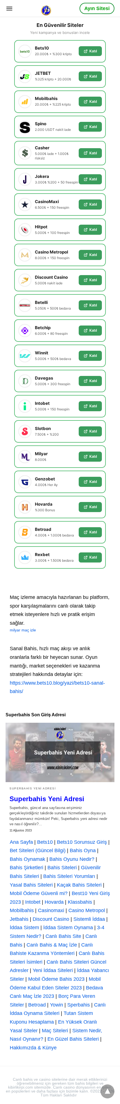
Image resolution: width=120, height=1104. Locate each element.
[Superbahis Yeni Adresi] (60, 752)
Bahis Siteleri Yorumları (69, 876)
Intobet (32, 902)
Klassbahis (80, 902)
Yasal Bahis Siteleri (31, 885)
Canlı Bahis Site (63, 936)
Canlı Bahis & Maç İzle (52, 945)
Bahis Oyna (83, 850)
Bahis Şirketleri (26, 867)
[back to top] (107, 1091)
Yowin (56, 1005)
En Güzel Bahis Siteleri (73, 1039)
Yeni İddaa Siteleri (53, 970)
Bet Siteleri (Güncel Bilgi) (38, 850)
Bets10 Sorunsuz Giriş (82, 842)
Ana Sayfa (21, 842)
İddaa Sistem (24, 927)
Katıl (93, 51)
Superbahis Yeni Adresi (32, 788)
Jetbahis (19, 919)
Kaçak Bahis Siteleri (79, 885)
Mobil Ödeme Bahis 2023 (56, 979)
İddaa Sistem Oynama (68, 927)
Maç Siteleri (55, 1030)
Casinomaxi (51, 910)
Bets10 (45, 842)
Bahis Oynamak (27, 859)
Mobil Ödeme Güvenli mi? (39, 893)
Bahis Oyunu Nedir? (71, 859)
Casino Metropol (86, 910)
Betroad (37, 1005)
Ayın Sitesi (97, 8)
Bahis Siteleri (62, 867)
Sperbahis (78, 1005)
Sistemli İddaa (89, 919)
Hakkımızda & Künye (33, 1047)
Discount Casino (51, 919)
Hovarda (54, 902)
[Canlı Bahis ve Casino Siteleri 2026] (46, 8)
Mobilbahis (22, 910)
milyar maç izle (23, 630)
